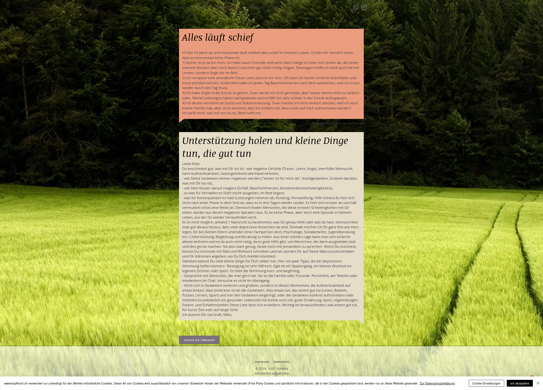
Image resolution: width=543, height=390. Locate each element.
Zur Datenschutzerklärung (437, 383)
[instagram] (364, 7)
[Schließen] (537, 383)
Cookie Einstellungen (486, 383)
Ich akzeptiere (519, 383)
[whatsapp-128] (355, 7)
